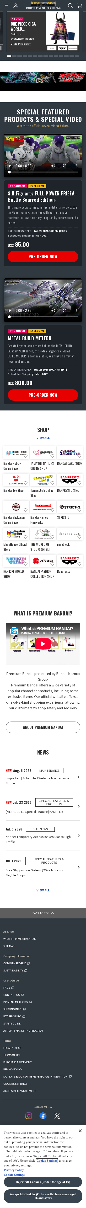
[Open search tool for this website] (70, 5)
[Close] (80, 1131)
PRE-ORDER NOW (43, 256)
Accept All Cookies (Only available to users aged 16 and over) (43, 1196)
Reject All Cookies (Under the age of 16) (43, 1182)
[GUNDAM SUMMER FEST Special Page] (43, 77)
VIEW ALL (43, 438)
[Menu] (6, 6)
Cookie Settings (47, 1160)
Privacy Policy (14, 1170)
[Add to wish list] (25, 456)
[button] (9, 56)
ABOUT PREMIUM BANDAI (43, 727)
